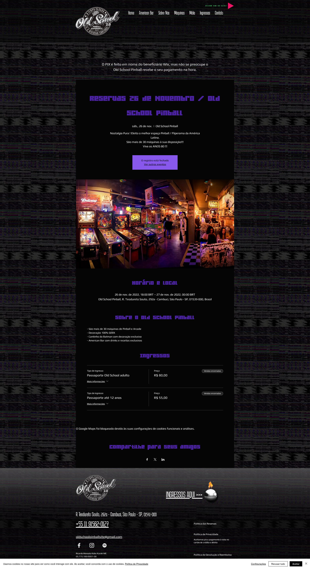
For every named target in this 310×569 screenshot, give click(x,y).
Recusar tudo (278, 563)
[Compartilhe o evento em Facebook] (147, 459)
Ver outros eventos (155, 164)
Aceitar (296, 563)
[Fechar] (306, 563)
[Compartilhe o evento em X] (155, 459)
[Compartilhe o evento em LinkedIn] (163, 459)
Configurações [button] (258, 563)
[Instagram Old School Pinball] (92, 545)
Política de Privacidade (136, 563)
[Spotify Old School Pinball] (104, 545)
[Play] (231, 6)
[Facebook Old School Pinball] (79, 545)
